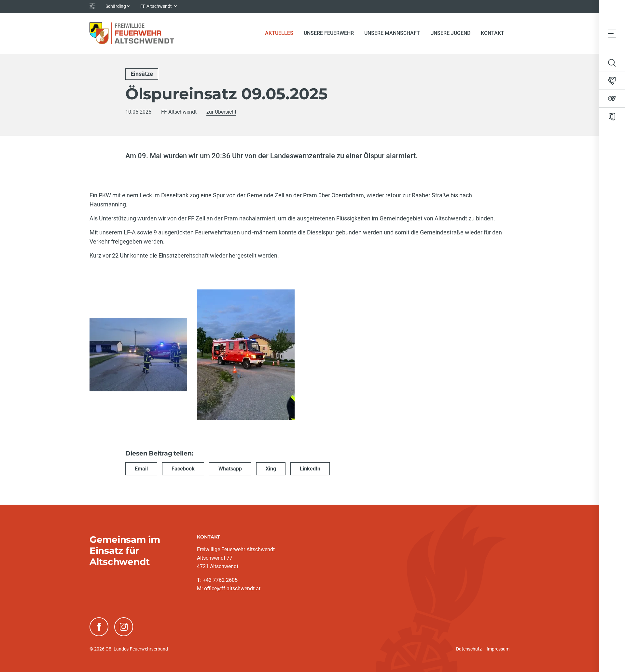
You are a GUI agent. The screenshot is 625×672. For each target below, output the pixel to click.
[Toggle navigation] (612, 33)
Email (141, 469)
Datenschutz (469, 648)
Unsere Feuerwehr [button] (329, 33)
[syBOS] (612, 98)
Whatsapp (230, 469)
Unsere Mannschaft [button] (392, 33)
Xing (271, 469)
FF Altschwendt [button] (156, 6)
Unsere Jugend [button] (450, 33)
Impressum (498, 648)
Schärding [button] (115, 6)
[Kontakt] (612, 81)
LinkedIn (310, 469)
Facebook (183, 469)
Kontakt (492, 33)
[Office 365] (612, 116)
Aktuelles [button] (279, 33)
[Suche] (612, 63)
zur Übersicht (221, 112)
